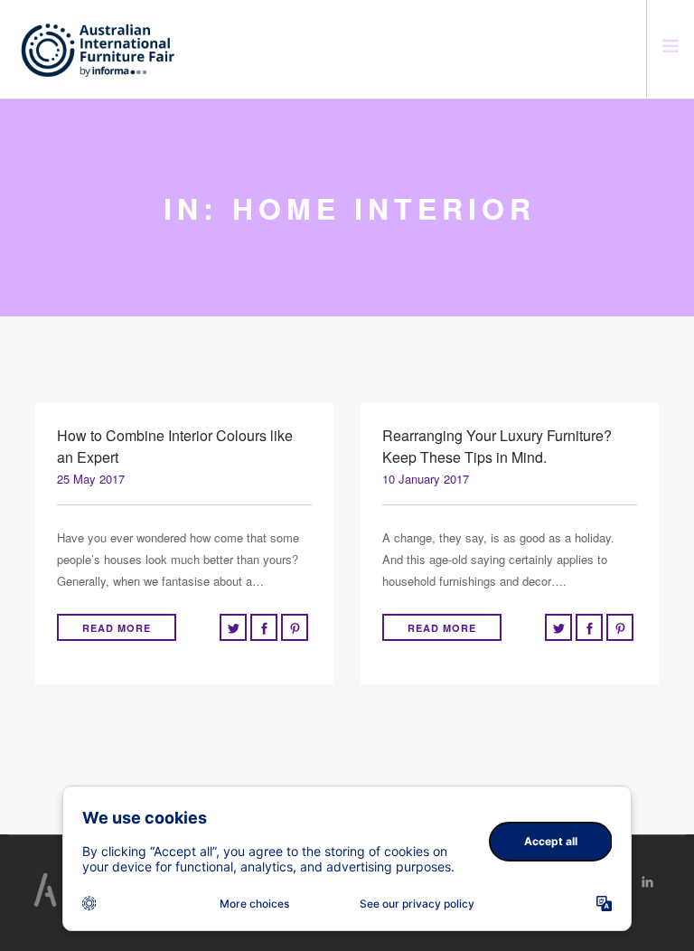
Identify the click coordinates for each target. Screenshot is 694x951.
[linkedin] (647, 881)
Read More (116, 628)
